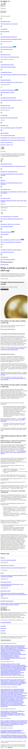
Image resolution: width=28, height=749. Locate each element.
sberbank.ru (10, 747)
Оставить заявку (4, 289)
